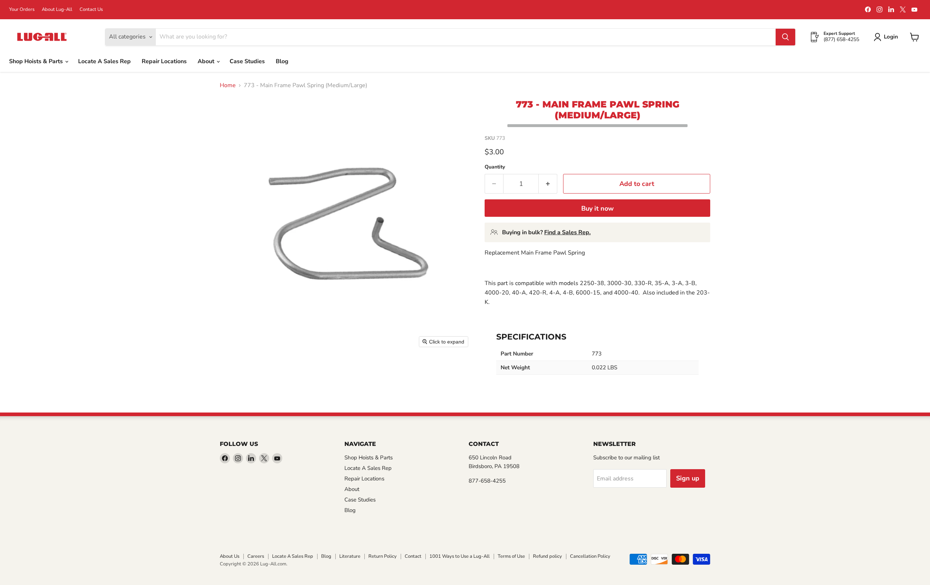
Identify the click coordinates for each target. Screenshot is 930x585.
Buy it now (597, 208)
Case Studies (247, 61)
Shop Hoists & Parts (36, 61)
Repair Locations (164, 61)
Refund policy (547, 556)
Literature (349, 556)
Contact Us (91, 9)
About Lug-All (57, 9)
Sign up (687, 478)
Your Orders (22, 9)
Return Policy (382, 556)
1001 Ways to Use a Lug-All (459, 556)
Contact (413, 556)
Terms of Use (511, 556)
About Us (229, 556)
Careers (255, 556)
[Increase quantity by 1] (548, 184)
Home (228, 85)
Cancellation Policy (590, 556)
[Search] (785, 37)
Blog (282, 61)
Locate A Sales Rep (104, 61)
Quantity (495, 167)
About (207, 61)
